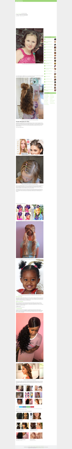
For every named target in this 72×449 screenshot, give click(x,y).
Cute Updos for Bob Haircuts (49, 57)
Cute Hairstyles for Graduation (49, 84)
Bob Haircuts (51, 94)
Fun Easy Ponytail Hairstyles (49, 65)
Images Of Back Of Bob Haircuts (49, 81)
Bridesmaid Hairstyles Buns (49, 44)
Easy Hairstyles (52, 97)
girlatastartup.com (38, 447)
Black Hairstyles (46, 94)
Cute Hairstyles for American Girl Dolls (20, 439)
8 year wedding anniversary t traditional (23, 409)
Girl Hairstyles (18, 440)
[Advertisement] (36, 7)
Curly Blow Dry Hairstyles (49, 52)
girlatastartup (19, 1)
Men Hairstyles (52, 101)
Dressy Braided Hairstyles (49, 49)
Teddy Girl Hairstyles (32, 439)
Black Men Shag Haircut (49, 73)
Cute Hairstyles (46, 97)
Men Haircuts (45, 101)
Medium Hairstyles (19, 301)
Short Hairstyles (19, 296)
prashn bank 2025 (42, 447)
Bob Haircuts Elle (48, 76)
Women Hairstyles (46, 104)
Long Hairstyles (19, 308)
